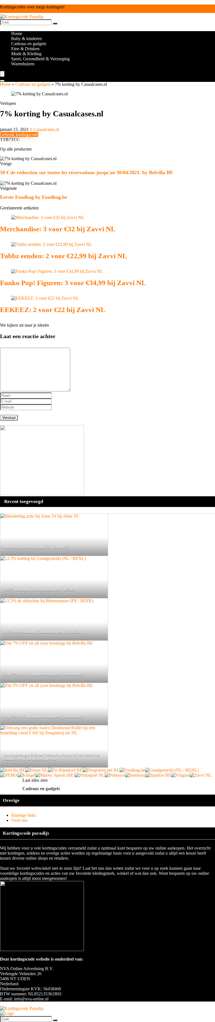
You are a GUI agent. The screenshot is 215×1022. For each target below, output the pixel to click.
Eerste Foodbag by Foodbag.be (33, 197)
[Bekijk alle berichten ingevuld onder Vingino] (180, 775)
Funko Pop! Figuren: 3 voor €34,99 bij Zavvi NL (73, 283)
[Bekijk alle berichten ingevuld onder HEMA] (9, 775)
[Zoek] (55, 23)
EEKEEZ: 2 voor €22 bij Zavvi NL (53, 309)
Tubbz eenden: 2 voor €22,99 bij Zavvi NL (63, 256)
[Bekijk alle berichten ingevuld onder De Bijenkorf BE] (65, 770)
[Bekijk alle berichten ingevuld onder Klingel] (27, 775)
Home (16, 33)
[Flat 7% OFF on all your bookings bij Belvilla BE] (46, 643)
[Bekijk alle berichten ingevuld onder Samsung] (135, 775)
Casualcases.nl (46, 129)
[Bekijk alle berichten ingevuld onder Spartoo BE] (158, 775)
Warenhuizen (22, 63)
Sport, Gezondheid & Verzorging (40, 58)
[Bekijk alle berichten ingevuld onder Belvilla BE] (12, 770)
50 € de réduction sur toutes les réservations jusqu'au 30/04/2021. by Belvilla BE (86, 172)
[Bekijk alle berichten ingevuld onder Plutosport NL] (90, 775)
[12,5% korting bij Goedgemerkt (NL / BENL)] (43, 558)
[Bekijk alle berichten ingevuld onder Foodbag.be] (132, 770)
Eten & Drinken (25, 48)
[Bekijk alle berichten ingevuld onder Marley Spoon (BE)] (55, 775)
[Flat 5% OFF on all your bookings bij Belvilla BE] (46, 685)
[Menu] (2, 74)
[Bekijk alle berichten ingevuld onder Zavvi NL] (201, 775)
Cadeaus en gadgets (28, 43)
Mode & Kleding (26, 53)
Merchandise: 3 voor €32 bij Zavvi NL (58, 229)
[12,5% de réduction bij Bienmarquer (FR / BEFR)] (46, 600)
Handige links (23, 815)
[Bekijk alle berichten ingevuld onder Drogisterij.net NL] (101, 770)
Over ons (19, 820)
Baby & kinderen (26, 38)
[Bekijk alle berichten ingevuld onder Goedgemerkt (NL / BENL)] (172, 770)
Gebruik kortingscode (19, 134)
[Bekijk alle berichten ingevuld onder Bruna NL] (36, 770)
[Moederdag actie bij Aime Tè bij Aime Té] (39, 516)
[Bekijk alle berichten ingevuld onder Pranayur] (115, 775)
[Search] (2, 81)
